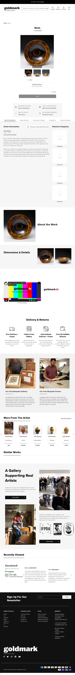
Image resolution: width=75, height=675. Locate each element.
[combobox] (34, 8)
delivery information (43, 619)
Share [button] (30, 80)
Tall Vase (52, 440)
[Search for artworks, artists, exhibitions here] (46, 8)
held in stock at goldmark (49, 108)
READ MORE (15, 497)
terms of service (42, 614)
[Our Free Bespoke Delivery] (20, 373)
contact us (23, 619)
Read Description (37, 84)
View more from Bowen (10, 134)
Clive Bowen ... (8, 440)
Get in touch (21, 114)
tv (4, 624)
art (4, 616)
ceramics (6, 617)
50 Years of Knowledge (37, 1)
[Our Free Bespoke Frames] (55, 373)
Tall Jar (23, 440)
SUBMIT (67, 597)
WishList (58, 9)
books (5, 619)
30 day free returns (47, 114)
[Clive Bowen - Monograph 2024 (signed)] (8, 428)
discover (6, 626)
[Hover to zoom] (37, 51)
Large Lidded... (37, 440)
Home (5, 23)
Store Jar (66, 440)
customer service (25, 614)
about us (6, 623)
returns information (43, 621)
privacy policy (41, 616)
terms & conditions (43, 617)
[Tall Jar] (23, 429)
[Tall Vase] (51, 429)
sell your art (24, 621)
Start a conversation (23, 108)
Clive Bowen (38, 30)
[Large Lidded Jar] (37, 429)
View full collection (66, 418)
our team (23, 617)
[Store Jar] (66, 429)
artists (5, 614)
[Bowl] (28, 73)
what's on (6, 621)
